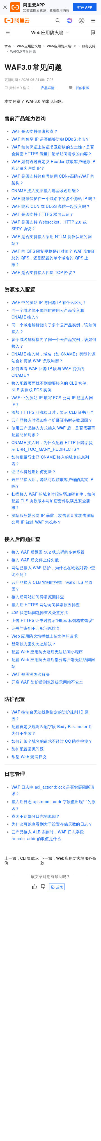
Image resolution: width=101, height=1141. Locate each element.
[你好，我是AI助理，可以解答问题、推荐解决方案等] (69, 20)
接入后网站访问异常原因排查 (38, 596)
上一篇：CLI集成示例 (21, 860)
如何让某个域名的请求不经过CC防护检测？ (52, 741)
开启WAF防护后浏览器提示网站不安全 (47, 682)
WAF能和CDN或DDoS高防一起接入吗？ (51, 206)
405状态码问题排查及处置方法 (40, 612)
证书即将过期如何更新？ (34, 471)
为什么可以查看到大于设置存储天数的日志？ (52, 824)
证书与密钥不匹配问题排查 (36, 628)
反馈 (59, 886)
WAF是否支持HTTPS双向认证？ (43, 214)
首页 (7, 46)
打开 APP (84, 7)
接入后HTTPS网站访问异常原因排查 (46, 604)
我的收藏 (82, 87)
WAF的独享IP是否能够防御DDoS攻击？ (50, 139)
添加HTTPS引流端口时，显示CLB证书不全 (53, 412)
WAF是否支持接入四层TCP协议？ (44, 272)
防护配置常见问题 (28, 749)
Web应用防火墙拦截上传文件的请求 (45, 636)
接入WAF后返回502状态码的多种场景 (48, 552)
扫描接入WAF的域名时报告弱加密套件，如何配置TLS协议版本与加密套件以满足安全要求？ (53, 500)
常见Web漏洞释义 (29, 756)
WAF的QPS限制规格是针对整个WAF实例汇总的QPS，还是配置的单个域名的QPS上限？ (54, 257)
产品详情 (47, 87)
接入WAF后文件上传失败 (35, 560)
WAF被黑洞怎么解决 (31, 674)
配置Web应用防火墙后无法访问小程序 (47, 651)
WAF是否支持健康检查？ (35, 131)
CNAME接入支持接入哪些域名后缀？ (46, 190)
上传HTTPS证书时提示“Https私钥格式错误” (53, 620)
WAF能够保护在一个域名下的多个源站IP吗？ (54, 198)
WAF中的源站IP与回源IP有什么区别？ (49, 302)
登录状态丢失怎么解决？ (34, 644)
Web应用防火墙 (29, 45)
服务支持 (88, 45)
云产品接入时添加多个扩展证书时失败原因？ (52, 420)
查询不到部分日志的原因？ (36, 816)
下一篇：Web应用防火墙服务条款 (68, 860)
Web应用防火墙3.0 (61, 45)
